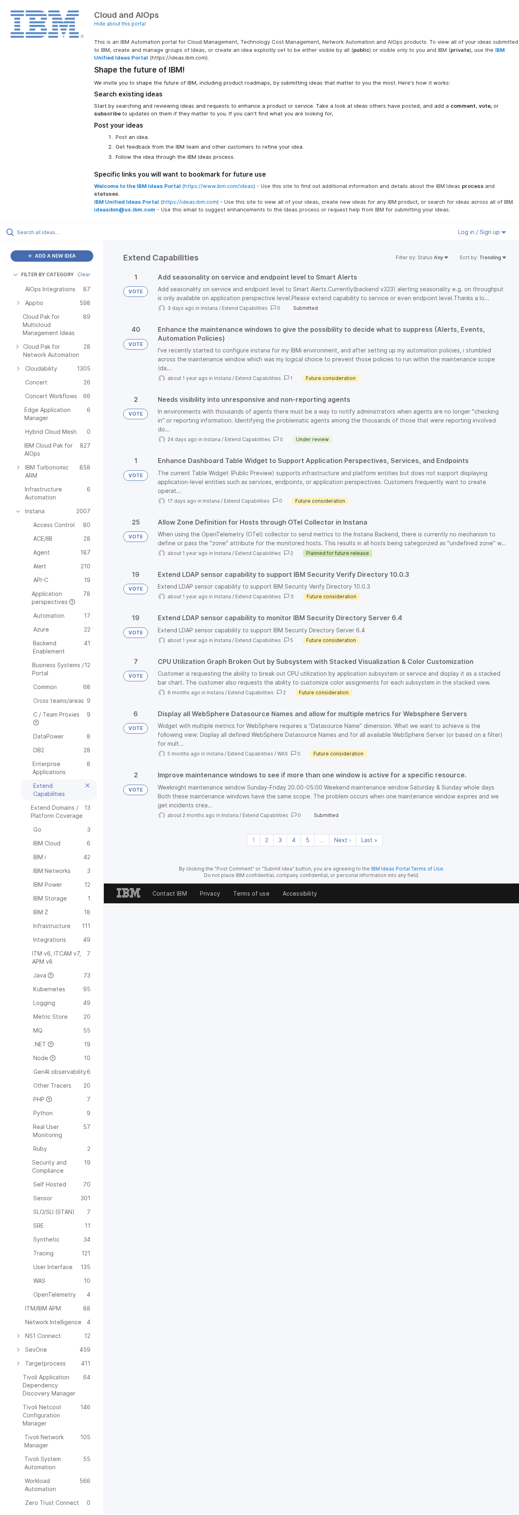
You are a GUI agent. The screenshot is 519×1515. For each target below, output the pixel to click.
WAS (282, 754)
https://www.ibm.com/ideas (218, 186)
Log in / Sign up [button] (480, 231)
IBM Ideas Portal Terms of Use (407, 869)
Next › (342, 839)
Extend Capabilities (245, 308)
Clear (83, 274)
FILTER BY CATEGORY (47, 274)
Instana (209, 308)
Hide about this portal (120, 24)
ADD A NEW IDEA (55, 256)
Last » (369, 839)
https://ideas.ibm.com (190, 201)
